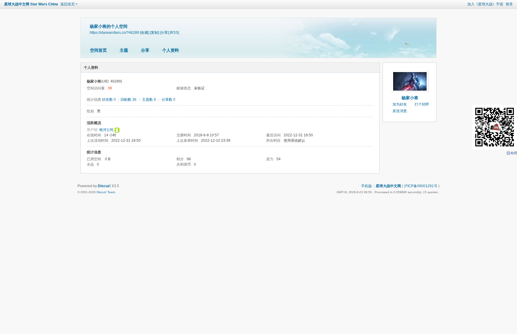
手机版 (366, 186)
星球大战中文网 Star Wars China (31, 4)
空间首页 (98, 50)
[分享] (164, 32)
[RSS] (174, 32)
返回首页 (67, 4)
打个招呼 (422, 104)
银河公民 (106, 130)
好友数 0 (109, 99)
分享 (145, 50)
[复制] (154, 32)
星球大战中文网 (388, 186)
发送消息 (400, 111)
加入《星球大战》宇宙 (485, 4)
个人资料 (170, 50)
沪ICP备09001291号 (420, 186)
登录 (509, 4)
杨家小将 (410, 97)
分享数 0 (168, 99)
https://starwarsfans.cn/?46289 (114, 32)
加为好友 (400, 104)
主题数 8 (149, 99)
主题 (124, 50)
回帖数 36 (128, 99)
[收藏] (144, 32)
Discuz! (104, 186)
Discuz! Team (106, 192)
